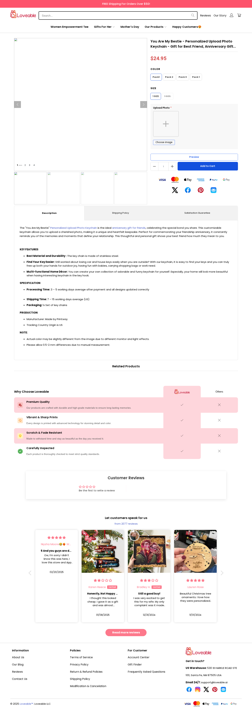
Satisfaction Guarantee (197, 213)
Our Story (220, 15)
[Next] (143, 104)
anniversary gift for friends (129, 228)
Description (49, 213)
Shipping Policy (120, 213)
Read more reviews (126, 632)
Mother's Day (130, 27)
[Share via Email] (213, 191)
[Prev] (17, 104)
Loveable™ (26, 704)
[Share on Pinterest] (201, 191)
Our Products (154, 27)
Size (153, 88)
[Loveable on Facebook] (189, 691)
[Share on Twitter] (175, 191)
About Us (18, 657)
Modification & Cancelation (88, 686)
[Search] (193, 15)
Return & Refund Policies (86, 672)
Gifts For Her (103, 27)
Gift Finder (135, 664)
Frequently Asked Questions (146, 672)
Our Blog (17, 664)
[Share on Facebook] (188, 191)
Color (155, 69)
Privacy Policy (79, 664)
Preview (194, 157)
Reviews (205, 15)
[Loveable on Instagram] (197, 691)
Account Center (138, 657)
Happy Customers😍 (186, 27)
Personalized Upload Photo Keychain (73, 228)
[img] (56, 537)
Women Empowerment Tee (69, 27)
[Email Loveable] (223, 691)
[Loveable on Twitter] (206, 691)
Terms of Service (81, 657)
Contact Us (19, 679)
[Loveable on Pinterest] (214, 691)
